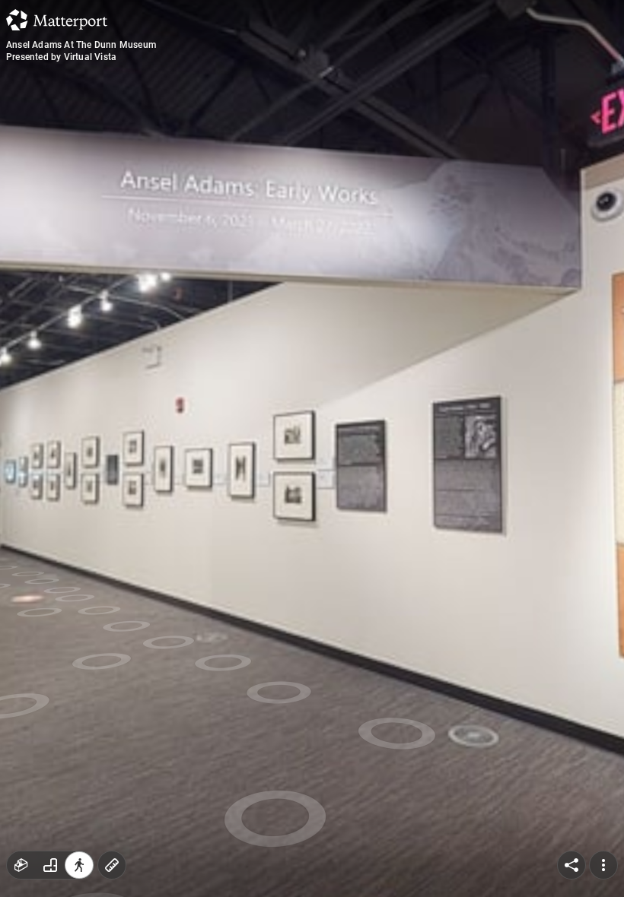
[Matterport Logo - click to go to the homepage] (56, 19)
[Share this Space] (571, 865)
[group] (50, 865)
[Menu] (603, 865)
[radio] (21, 865)
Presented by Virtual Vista (61, 57)
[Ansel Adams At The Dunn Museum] (312, 448)
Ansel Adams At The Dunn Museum (81, 45)
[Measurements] (111, 865)
